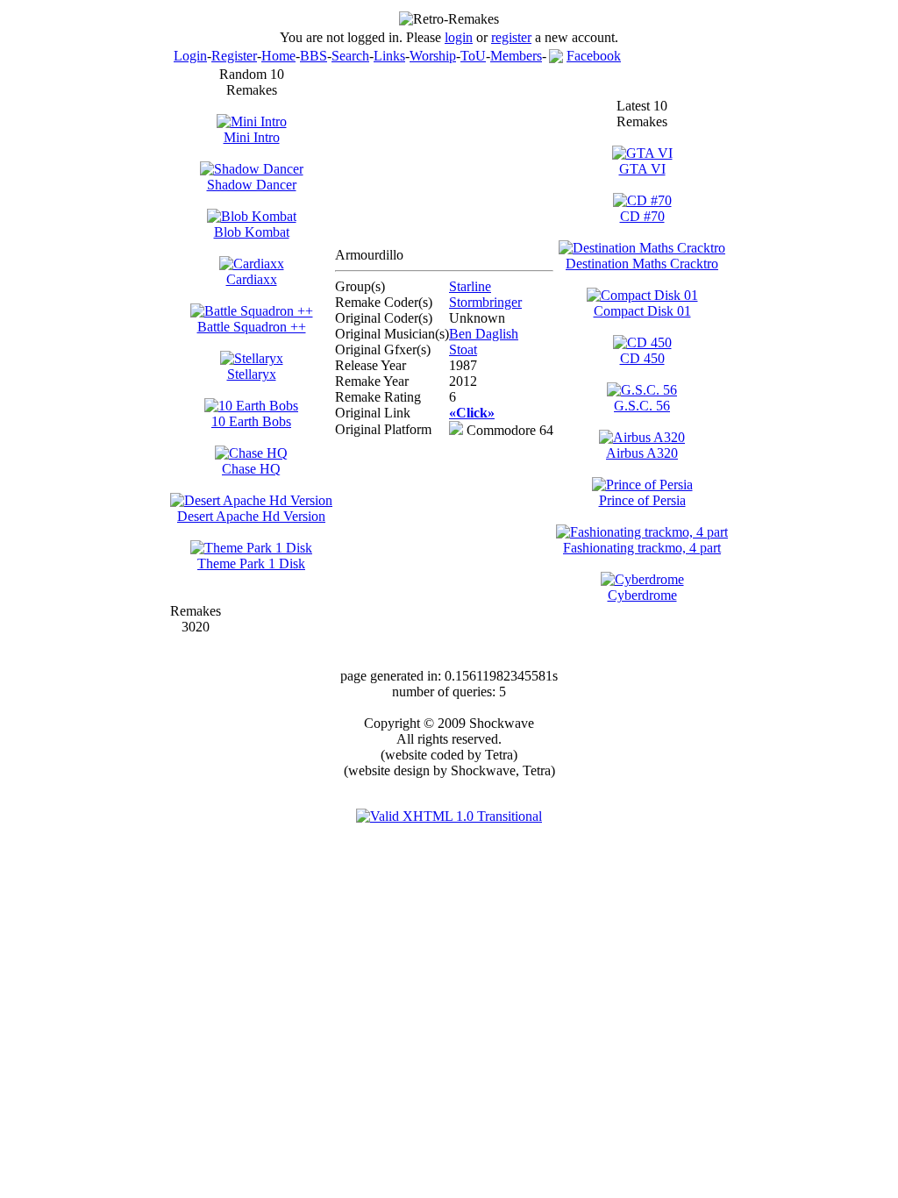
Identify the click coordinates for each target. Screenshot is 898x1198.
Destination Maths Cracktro (642, 263)
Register (234, 55)
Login (190, 55)
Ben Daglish (483, 333)
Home (278, 55)
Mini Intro (252, 137)
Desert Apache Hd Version (251, 516)
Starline (470, 286)
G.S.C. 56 (642, 405)
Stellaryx (251, 374)
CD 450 (642, 358)
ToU (473, 55)
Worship (433, 55)
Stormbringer (485, 302)
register (511, 37)
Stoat (463, 349)
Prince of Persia (642, 500)
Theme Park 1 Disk (251, 563)
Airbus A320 (642, 453)
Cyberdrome (642, 595)
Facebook (594, 55)
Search (350, 55)
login (459, 37)
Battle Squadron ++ (251, 326)
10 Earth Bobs (251, 421)
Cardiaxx (251, 279)
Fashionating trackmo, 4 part (642, 547)
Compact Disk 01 (642, 310)
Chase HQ (251, 468)
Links (389, 55)
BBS (313, 55)
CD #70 (642, 216)
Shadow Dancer (251, 184)
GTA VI (642, 168)
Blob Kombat (251, 232)
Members (516, 55)
